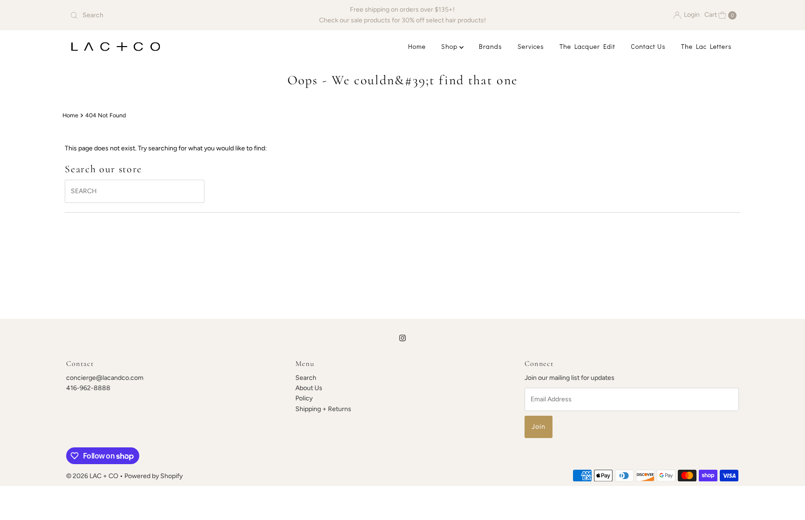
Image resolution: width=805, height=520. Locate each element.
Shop (450, 46)
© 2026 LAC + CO (92, 476)
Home (417, 46)
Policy (304, 398)
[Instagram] (402, 338)
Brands (490, 46)
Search (305, 378)
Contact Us (648, 46)
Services (531, 46)
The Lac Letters (706, 46)
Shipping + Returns (323, 409)
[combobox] (176, 15)
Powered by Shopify (153, 476)
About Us (308, 388)
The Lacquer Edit (587, 46)
